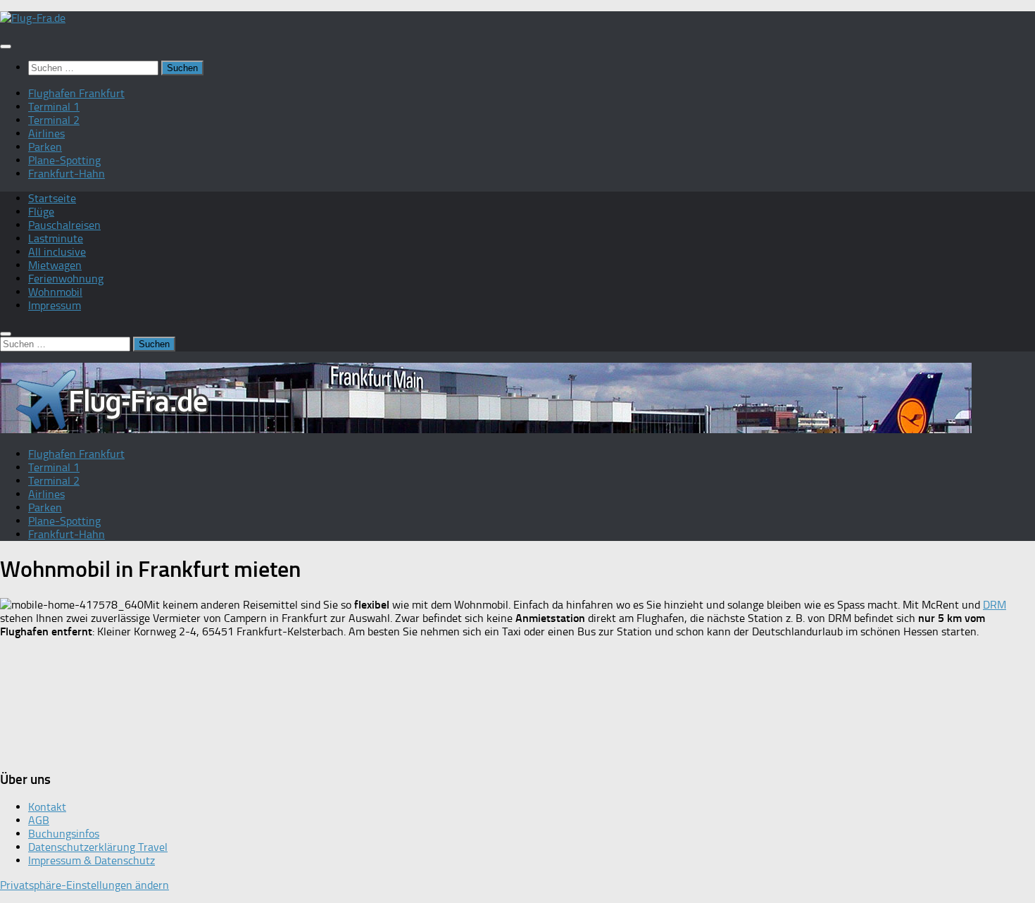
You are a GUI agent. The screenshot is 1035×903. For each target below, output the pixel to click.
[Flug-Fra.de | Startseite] (32, 18)
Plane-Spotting (64, 160)
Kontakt (47, 807)
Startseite (52, 198)
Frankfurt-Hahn (66, 173)
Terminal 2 (54, 120)
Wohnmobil (55, 292)
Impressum (54, 305)
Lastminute (55, 238)
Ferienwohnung (66, 278)
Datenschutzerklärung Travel (98, 847)
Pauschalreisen (64, 225)
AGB (38, 820)
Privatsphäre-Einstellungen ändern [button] (84, 885)
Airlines (46, 133)
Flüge (41, 211)
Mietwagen (55, 265)
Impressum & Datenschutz (91, 860)
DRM (994, 604)
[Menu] (5, 46)
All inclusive (57, 252)
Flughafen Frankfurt (76, 93)
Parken (45, 147)
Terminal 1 (54, 106)
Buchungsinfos (63, 833)
